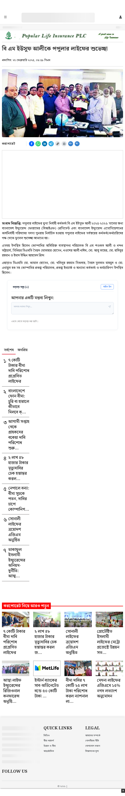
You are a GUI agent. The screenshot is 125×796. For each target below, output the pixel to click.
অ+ (70, 144)
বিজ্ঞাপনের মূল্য (92, 751)
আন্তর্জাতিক (49, 751)
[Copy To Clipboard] (57, 143)
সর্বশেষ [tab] (9, 350)
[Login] (120, 17)
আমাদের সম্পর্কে (92, 735)
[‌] (61, 14)
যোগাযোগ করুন (92, 746)
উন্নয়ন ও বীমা (50, 746)
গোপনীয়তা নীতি (92, 741)
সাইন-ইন (107, 287)
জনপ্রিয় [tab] (23, 350)
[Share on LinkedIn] (44, 143)
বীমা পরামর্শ (49, 741)
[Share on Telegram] (51, 143)
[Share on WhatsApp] (38, 143)
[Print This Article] (64, 143)
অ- (77, 144)
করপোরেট (8, 143)
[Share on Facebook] (31, 143)
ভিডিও (47, 735)
